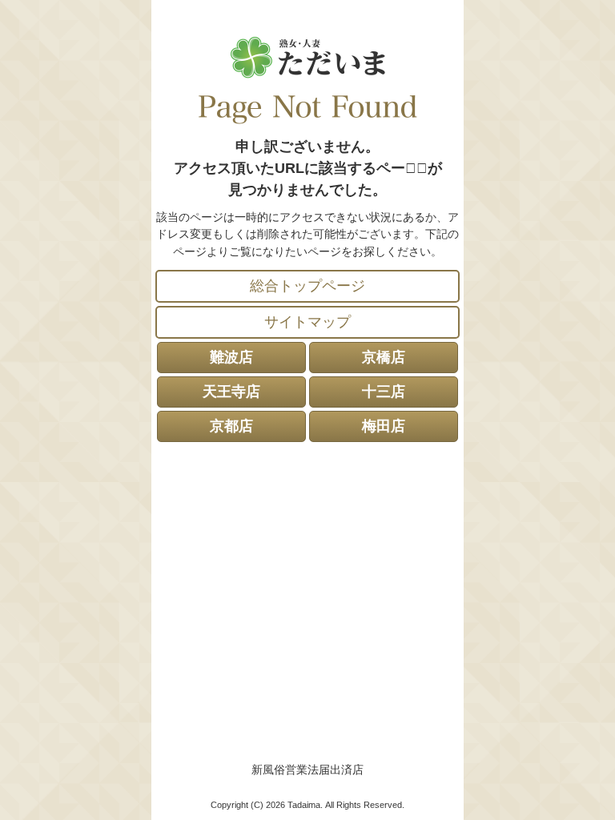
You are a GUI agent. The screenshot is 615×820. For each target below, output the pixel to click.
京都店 (231, 426)
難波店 (231, 357)
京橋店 (383, 357)
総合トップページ (307, 286)
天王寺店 (231, 392)
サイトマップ (307, 322)
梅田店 (383, 426)
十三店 (383, 392)
